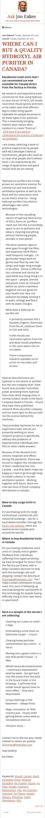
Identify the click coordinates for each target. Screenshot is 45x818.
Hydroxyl (7, 793)
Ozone (32, 783)
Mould (18, 776)
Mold (36, 776)
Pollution (17, 797)
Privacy (6, 812)
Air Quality (20, 783)
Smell (27, 797)
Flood (17, 779)
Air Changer (30, 790)
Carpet (28, 776)
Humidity (7, 779)
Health (30, 793)
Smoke (12, 786)
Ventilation (8, 800)
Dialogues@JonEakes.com (17, 579)
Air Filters (19, 793)
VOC (18, 800)
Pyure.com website (13, 525)
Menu (8, 27)
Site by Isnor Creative (34, 812)
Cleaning (23, 786)
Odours (6, 797)
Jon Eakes (21, 15)
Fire (19, 790)
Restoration (9, 790)
